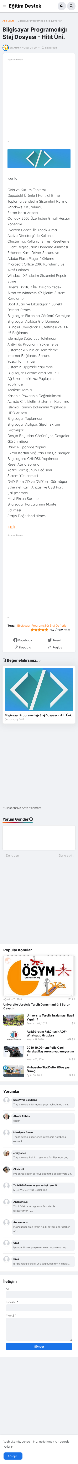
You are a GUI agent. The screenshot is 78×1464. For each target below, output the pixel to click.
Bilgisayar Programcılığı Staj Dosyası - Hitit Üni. (38, 715)
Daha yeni (13, 855)
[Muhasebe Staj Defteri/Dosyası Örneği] (13, 1071)
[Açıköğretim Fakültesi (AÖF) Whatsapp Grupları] (13, 1036)
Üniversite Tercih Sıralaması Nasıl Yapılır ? (50, 1017)
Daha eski (65, 855)
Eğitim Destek (25, 6)
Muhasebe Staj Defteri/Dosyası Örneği (48, 1069)
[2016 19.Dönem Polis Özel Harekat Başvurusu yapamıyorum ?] (13, 1051)
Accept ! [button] (13, 1456)
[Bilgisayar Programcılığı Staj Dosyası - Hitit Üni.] (39, 689)
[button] (5, 6)
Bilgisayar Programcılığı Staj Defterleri (40, 21)
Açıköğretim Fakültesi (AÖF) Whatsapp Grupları (47, 1033)
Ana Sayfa (8, 21)
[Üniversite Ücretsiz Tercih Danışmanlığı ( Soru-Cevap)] (39, 976)
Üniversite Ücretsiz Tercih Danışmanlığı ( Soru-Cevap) (36, 1006)
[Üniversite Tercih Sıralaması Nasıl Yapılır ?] (13, 1019)
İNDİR (11, 527)
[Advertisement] (39, 101)
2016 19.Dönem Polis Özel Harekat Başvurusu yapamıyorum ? (50, 1051)
